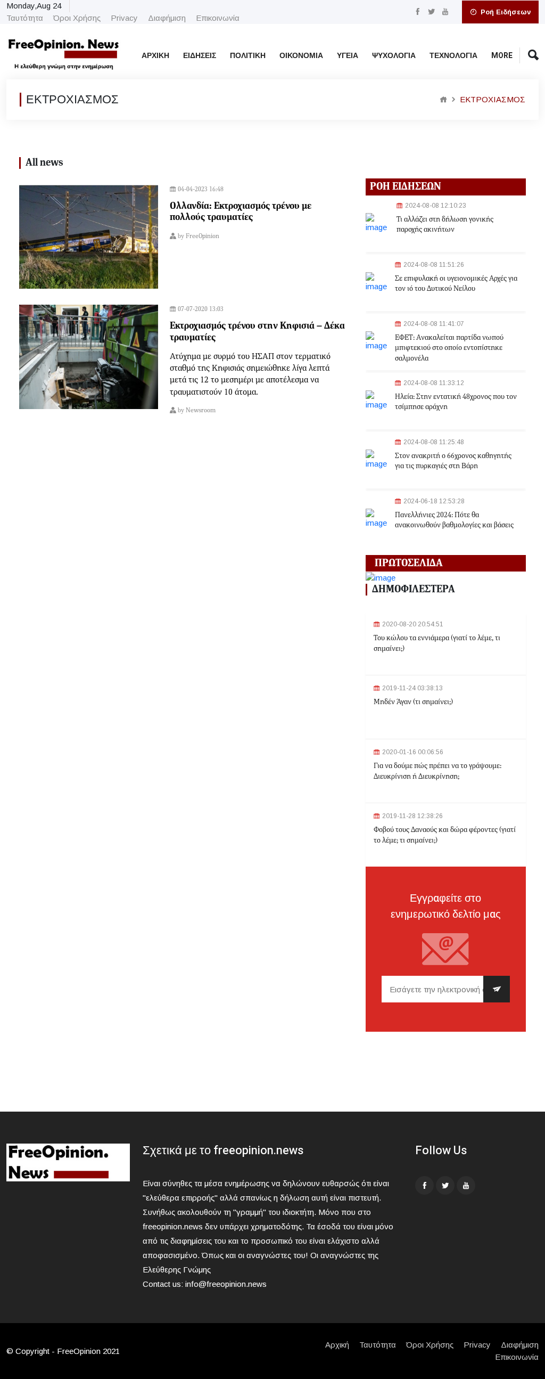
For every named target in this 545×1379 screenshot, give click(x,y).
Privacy (124, 17)
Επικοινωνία (218, 17)
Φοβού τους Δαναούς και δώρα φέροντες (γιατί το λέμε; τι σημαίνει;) (445, 835)
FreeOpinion (202, 236)
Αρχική (155, 55)
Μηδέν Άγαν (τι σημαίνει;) (413, 702)
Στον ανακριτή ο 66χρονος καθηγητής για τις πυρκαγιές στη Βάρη (453, 461)
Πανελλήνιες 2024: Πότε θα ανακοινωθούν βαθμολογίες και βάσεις (454, 520)
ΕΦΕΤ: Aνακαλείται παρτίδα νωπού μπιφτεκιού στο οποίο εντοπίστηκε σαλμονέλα (449, 348)
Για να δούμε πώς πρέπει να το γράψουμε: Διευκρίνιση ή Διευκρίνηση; (437, 771)
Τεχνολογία (453, 55)
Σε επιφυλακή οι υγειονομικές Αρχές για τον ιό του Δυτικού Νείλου (456, 284)
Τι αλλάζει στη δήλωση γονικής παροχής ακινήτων (445, 225)
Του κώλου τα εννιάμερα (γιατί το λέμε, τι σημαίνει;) (437, 643)
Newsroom (201, 410)
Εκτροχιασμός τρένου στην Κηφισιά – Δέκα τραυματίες (257, 331)
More (502, 55)
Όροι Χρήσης (77, 17)
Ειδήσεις (199, 55)
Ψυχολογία (394, 55)
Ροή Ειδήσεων (504, 12)
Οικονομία (301, 55)
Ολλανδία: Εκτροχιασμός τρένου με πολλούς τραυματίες (240, 212)
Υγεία (347, 55)
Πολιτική (248, 55)
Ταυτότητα (24, 17)
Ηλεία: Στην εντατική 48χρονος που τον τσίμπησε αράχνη (456, 402)
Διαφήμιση (167, 17)
